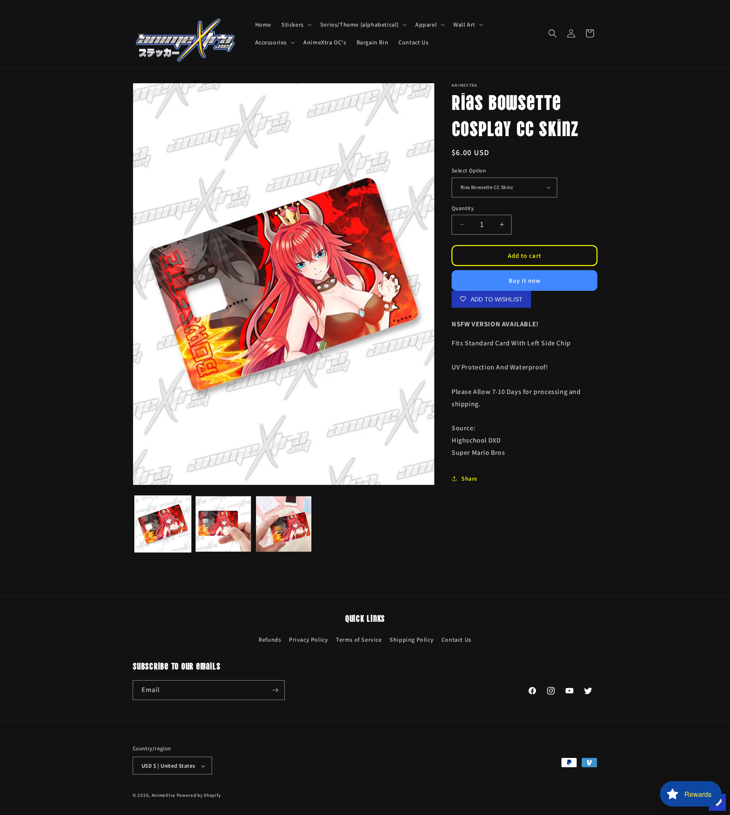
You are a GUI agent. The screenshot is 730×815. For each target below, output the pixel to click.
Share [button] (469, 478)
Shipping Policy (411, 639)
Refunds (270, 639)
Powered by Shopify (199, 796)
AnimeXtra (163, 796)
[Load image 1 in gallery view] (163, 524)
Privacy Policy (308, 639)
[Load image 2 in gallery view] (223, 524)
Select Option (469, 170)
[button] (295, 24)
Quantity (463, 207)
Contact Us (456, 639)
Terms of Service (359, 639)
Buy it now (525, 280)
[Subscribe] (275, 690)
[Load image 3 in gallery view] (284, 524)
